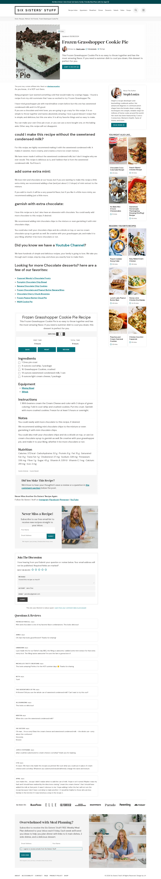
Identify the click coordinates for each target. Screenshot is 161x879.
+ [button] (63, 334)
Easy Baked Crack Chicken (136, 260)
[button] (51, 848)
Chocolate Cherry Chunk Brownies (33, 294)
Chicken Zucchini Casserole (136, 338)
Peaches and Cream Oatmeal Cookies (116, 339)
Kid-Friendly (34, 19)
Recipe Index (73, 10)
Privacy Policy (56, 876)
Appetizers (83, 10)
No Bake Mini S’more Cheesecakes (115, 209)
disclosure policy (53, 86)
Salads (116, 10)
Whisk (25, 391)
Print (46, 350)
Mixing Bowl (28, 388)
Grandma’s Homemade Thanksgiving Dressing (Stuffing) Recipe (136, 211)
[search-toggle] (136, 10)
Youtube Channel (70, 245)
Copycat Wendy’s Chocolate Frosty (34, 278)
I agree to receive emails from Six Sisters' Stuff (39, 849)
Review (66, 350)
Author (22, 588)
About (17, 876)
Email (21, 594)
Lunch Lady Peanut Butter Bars (118, 299)
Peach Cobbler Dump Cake (116, 260)
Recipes (21, 19)
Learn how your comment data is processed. (70, 608)
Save (27, 350)
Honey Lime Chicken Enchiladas (137, 299)
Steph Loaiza (80, 49)
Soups (128, 10)
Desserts (108, 10)
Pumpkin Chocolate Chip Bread (32, 282)
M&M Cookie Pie (25, 301)
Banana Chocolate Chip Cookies (32, 286)
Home (16, 19)
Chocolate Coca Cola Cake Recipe (117, 169)
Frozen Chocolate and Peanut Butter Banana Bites (40, 290)
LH (145, 876)
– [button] (57, 334)
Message (22, 577)
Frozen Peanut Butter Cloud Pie (32, 298)
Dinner (100, 10)
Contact (38, 876)
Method (27, 19)
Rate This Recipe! (23, 570)
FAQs (46, 876)
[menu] (143, 10)
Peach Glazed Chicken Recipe (135, 168)
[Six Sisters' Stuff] (37, 10)
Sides (122, 10)
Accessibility (27, 876)
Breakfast (92, 10)
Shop (66, 876)
